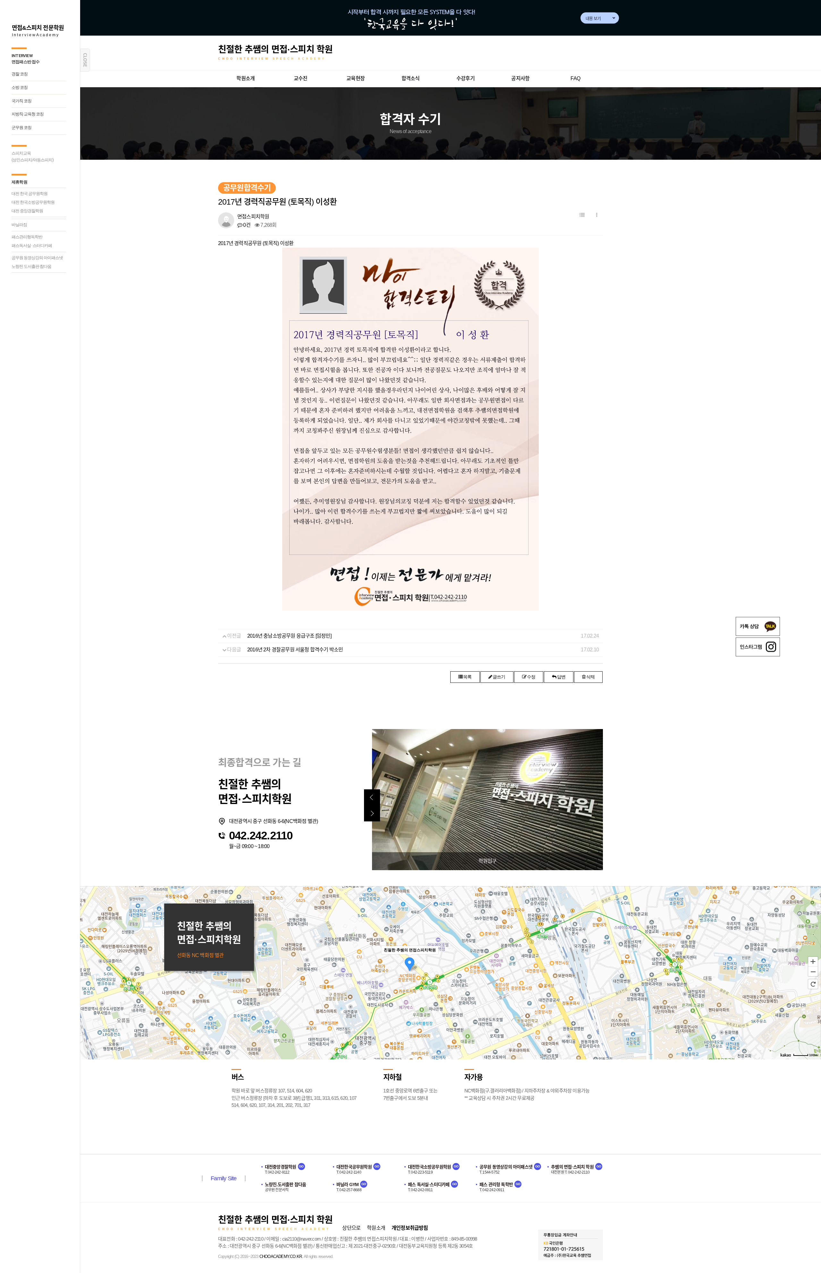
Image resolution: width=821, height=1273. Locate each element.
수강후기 (465, 78)
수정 (531, 676)
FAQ (575, 78)
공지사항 (520, 78)
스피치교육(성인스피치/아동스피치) (33, 156)
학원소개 (245, 78)
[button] (372, 797)
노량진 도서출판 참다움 (31, 266)
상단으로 (351, 1228)
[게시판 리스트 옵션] (596, 215)
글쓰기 (498, 676)
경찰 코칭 (20, 74)
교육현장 (355, 78)
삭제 (590, 676)
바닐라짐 (19, 224)
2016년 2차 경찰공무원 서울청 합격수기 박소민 (295, 649)
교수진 (301, 78)
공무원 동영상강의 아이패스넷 (37, 257)
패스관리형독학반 (27, 236)
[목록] (582, 215)
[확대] (813, 961)
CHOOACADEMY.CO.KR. (281, 1256)
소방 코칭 (20, 87)
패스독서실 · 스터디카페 (32, 245)
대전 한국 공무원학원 (29, 193)
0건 (246, 225)
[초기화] (813, 984)
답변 (561, 676)
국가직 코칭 (21, 100)
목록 (467, 676)
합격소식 (411, 78)
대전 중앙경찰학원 (27, 210)
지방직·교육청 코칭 (28, 114)
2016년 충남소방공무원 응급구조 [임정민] (289, 636)
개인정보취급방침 (410, 1228)
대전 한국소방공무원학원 (33, 202)
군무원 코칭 (21, 127)
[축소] (813, 971)
